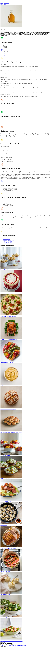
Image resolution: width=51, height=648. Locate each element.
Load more (3, 642)
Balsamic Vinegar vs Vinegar (8, 240)
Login (1, 3)
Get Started (6, 3)
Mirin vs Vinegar (6, 239)
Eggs (4, 55)
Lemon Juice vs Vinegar (8, 242)
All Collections (8, 645)
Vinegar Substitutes (7, 51)
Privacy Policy (17, 645)
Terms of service (23, 645)
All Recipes (2, 645)
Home (1, 4)
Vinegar (4, 4)
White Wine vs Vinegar (7, 241)
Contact (12, 645)
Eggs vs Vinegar (6, 237)
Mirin (4, 53)
